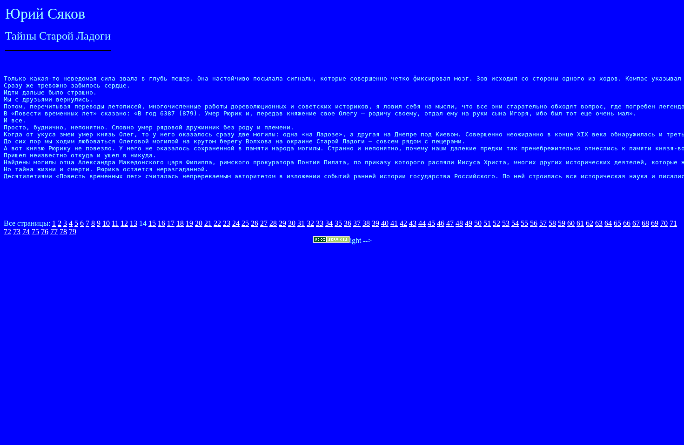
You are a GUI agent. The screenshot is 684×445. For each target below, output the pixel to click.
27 (264, 223)
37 (357, 223)
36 (347, 223)
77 (54, 232)
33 (319, 223)
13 (133, 223)
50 (478, 223)
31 (301, 223)
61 (580, 223)
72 (7, 232)
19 (189, 223)
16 (161, 223)
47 (450, 223)
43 (412, 223)
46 (440, 223)
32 (310, 223)
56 (533, 223)
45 (431, 223)
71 (673, 223)
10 (106, 223)
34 (329, 223)
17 (170, 223)
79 (72, 232)
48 (459, 223)
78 (63, 232)
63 (599, 223)
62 (589, 223)
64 (608, 223)
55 (524, 223)
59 (561, 223)
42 (403, 223)
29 (282, 223)
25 (245, 223)
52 (496, 223)
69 (654, 223)
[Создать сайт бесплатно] (331, 240)
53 (506, 223)
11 (115, 223)
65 (617, 223)
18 (180, 223)
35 (338, 223)
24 (236, 223)
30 (291, 223)
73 (16, 232)
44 (422, 223)
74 (26, 232)
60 (571, 223)
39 (375, 223)
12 (124, 223)
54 (515, 223)
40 (385, 223)
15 (152, 223)
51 (487, 223)
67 (636, 223)
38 (366, 223)
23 (226, 223)
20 (198, 223)
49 (468, 223)
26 (254, 223)
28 (273, 223)
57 (543, 223)
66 (626, 223)
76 (44, 232)
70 (664, 223)
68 (645, 223)
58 (552, 223)
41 (394, 223)
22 (217, 223)
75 (35, 232)
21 (208, 223)
